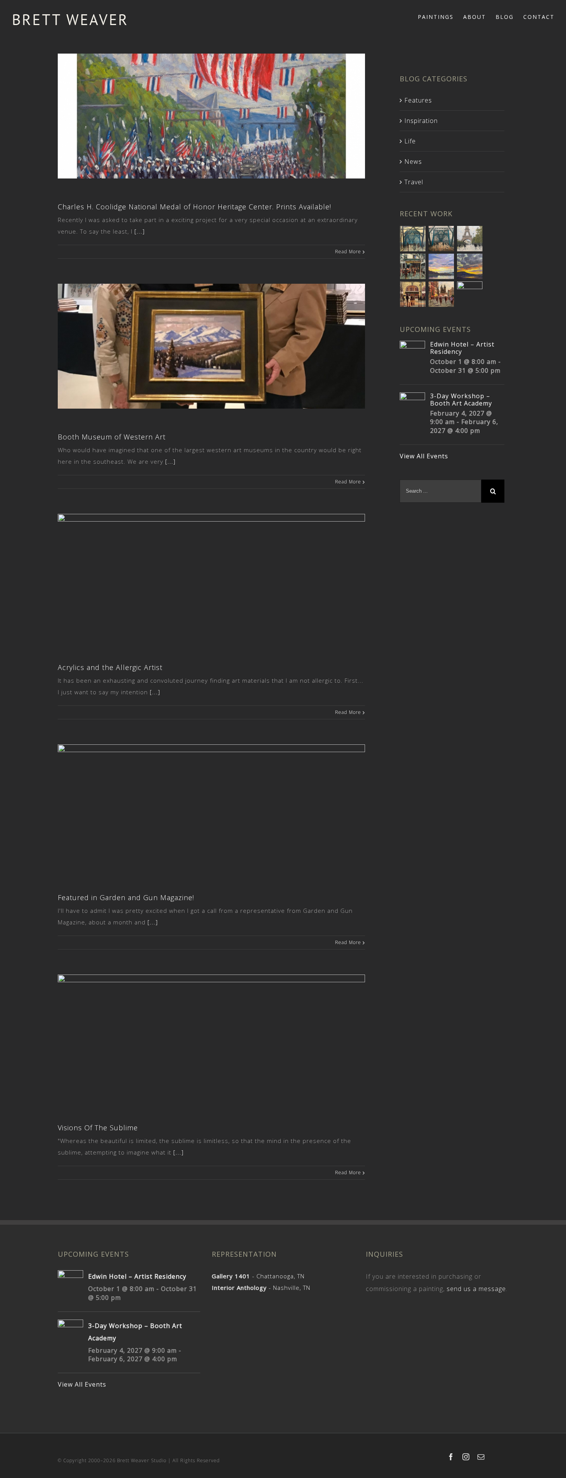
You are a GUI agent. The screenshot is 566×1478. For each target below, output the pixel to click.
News (413, 161)
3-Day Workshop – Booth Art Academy (461, 399)
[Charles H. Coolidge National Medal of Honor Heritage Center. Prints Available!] (211, 116)
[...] (139, 231)
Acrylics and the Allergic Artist (110, 667)
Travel (413, 182)
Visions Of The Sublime (98, 1127)
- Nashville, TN (261, 1287)
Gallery (212, 105)
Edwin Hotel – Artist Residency (462, 348)
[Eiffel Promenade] (470, 239)
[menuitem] (440, 16)
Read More (348, 251)
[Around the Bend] (470, 266)
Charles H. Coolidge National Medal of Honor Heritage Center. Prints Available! (194, 206)
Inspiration (421, 120)
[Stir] (470, 294)
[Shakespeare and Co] (413, 266)
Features (418, 100)
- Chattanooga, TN (258, 1276)
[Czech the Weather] (441, 294)
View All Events (424, 456)
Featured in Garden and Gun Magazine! (126, 897)
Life (410, 141)
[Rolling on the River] (413, 239)
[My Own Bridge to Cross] (441, 239)
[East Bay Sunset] (441, 266)
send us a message (476, 1288)
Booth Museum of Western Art (112, 436)
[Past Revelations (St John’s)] (413, 294)
